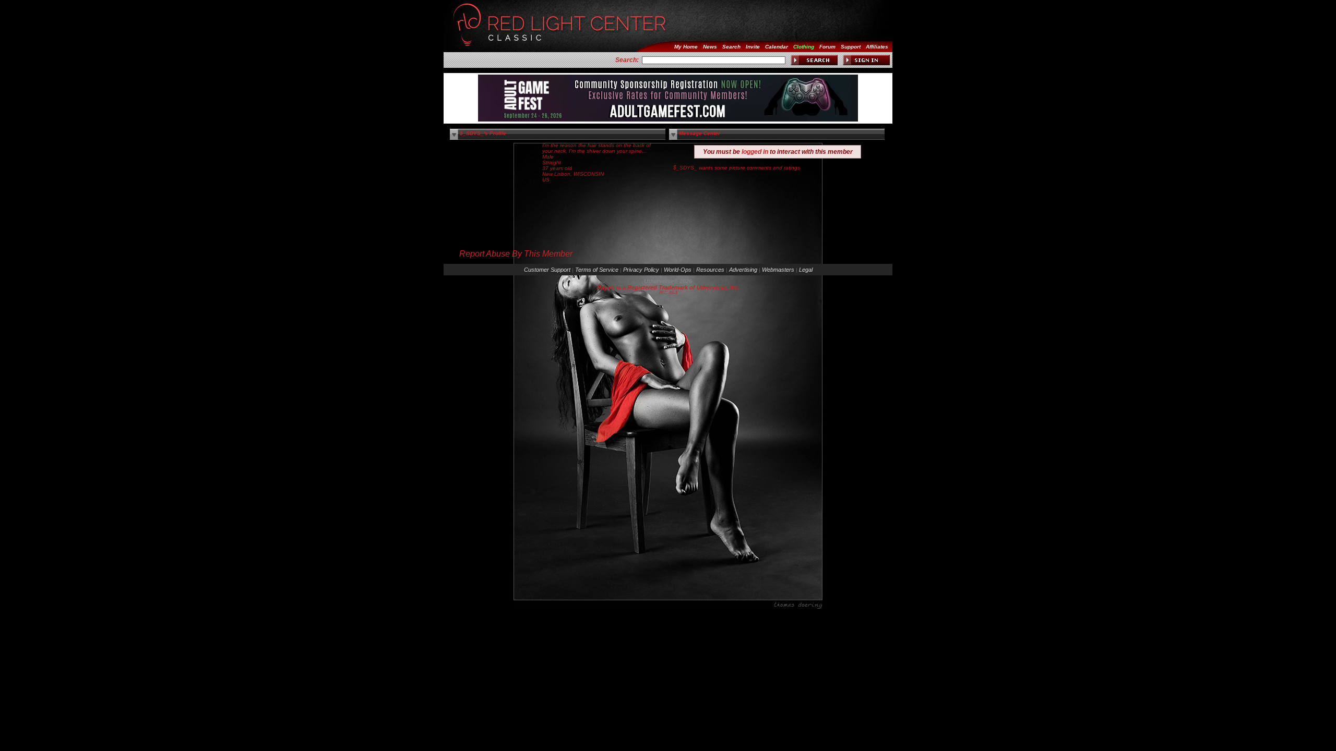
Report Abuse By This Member (515, 253)
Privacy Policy (641, 270)
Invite (753, 47)
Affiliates (877, 47)
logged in (755, 151)
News (710, 47)
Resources (710, 270)
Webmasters (778, 270)
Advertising (743, 270)
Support (851, 47)
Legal (806, 270)
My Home (686, 47)
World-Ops (677, 270)
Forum (827, 47)
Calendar (776, 47)
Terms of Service (596, 270)
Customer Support (547, 270)
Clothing (803, 47)
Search (731, 47)
